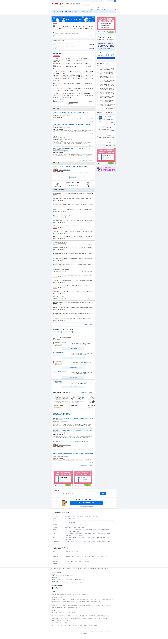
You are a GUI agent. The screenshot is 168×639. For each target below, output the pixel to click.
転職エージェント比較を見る (108, 142)
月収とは (66, 535)
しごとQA (98, 9)
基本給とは (108, 533)
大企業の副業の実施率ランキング (74, 607)
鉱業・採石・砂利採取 (93, 625)
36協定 (89, 541)
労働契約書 (99, 541)
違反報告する (91, 101)
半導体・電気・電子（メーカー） (76, 618)
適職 (55, 331)
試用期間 (108, 541)
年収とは (80, 535)
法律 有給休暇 (67, 541)
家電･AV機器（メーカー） (92, 618)
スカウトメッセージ (55, 575)
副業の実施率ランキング (95, 601)
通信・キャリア (54, 612)
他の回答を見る (72, 103)
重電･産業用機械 (106, 616)
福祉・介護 (65, 622)
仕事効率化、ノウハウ (95, 556)
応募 (65, 522)
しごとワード (77, 582)
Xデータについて (107, 631)
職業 (55, 32)
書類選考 (74, 522)
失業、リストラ (87, 556)
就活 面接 (78, 531)
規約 (77, 631)
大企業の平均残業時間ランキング (88, 605)
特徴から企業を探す (60, 579)
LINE (59, 588)
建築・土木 (53, 625)
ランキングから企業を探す (69, 579)
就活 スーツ (67, 531)
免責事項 (92, 631)
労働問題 (73, 556)
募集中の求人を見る (73, 348)
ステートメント (85, 631)
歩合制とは (103, 533)
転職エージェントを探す (79, 579)
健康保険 (80, 533)
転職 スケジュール (80, 516)
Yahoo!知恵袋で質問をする (86, 502)
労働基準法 (84, 541)
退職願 (79, 527)
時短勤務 (66, 539)
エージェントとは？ (111, 145)
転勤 (104, 537)
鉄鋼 (81, 616)
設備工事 (85, 625)
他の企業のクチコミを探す (86, 392)
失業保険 (71, 533)
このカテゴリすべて (75, 551)
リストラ (103, 541)
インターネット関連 (72, 612)
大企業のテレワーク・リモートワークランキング (104, 605)
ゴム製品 (70, 616)
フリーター (88, 537)
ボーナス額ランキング (64, 599)
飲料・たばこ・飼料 (63, 615)
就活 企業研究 (85, 529)
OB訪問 (90, 529)
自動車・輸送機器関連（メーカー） (58, 620)
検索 (115, 1)
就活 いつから (72, 529)
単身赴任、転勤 (67, 556)
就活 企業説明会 (79, 529)
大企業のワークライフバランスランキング (59, 605)
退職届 (75, 527)
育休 (73, 539)
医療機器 (66, 618)
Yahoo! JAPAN (94, 1)
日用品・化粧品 (54, 616)
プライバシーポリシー (61, 631)
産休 (70, 539)
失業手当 (76, 533)
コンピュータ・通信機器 (103, 618)
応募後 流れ (70, 522)
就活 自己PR (95, 529)
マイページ (114, 9)
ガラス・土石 (76, 616)
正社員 (66, 537)
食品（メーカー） (55, 615)
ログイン (71, 4)
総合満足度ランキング (74, 599)
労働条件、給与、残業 (79, 556)
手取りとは (76, 535)
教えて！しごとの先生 (67, 568)
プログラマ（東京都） (57, 163)
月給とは (70, 535)
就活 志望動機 (101, 529)
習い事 (80, 561)
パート (79, 537)
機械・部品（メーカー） (97, 616)
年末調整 (89, 533)
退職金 (94, 533)
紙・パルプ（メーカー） (84, 615)
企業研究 (64, 331)
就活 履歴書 (107, 529)
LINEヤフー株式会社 (55, 593)
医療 (52, 622)
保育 (60, 622)
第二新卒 (97, 516)
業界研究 (59, 331)
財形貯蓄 (98, 533)
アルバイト (83, 537)
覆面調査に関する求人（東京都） (62, 414)
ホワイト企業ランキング (83, 599)
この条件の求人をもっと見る (86, 160)
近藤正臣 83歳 (111, 1)
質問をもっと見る (88, 324)
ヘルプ (99, 1)
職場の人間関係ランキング (107, 599)
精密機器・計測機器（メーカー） (57, 618)
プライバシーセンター (71, 631)
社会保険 (85, 533)
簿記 (68, 561)
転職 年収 (70, 331)
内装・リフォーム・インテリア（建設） (64, 625)
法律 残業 (72, 541)
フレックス (108, 537)
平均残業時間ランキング (56, 601)
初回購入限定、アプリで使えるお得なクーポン (84, 4)
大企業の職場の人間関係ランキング (74, 605)
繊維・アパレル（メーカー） (73, 615)
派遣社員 (74, 537)
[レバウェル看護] (63, 478)
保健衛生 (56, 622)
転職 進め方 (74, 516)
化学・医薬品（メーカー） (103, 615)
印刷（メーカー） (93, 615)
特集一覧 (103, 9)
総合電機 (84, 618)
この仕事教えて (67, 551)
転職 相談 (93, 516)
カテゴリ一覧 (75, 568)
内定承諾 (66, 527)
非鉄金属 (84, 616)
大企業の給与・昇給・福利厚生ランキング (59, 607)
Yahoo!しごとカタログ (57, 568)
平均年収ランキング (55, 599)
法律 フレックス (78, 541)
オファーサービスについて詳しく (106, 58)
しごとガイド (71, 582)
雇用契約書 (93, 541)
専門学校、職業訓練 (74, 561)
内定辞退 (70, 527)
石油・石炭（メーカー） (63, 616)
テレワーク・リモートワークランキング (69, 601)
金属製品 (89, 616)
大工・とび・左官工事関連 (77, 625)
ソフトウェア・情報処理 (63, 612)
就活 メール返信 (73, 531)
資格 (101, 537)
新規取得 (78, 3)
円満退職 (83, 527)
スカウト (108, 9)
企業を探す (92, 9)
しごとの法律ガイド (64, 582)
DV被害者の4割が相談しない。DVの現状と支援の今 (62, 1)
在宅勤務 (97, 537)
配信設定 (71, 575)
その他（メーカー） (69, 620)
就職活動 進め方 (67, 516)
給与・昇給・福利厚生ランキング (83, 601)
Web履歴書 (67, 575)
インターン (66, 529)
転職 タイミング (87, 516)
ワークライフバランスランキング (95, 599)
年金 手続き (67, 533)
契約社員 (70, 537)
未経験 (93, 537)
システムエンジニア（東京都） (59, 109)
